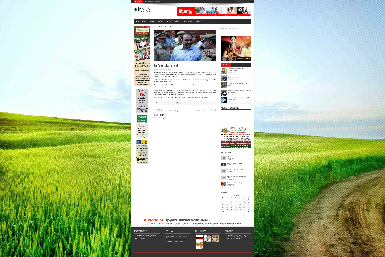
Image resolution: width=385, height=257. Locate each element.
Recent (236, 65)
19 (231, 207)
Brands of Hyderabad (173, 21)
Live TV (160, 21)
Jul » (249, 211)
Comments (245, 65)
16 (248, 205)
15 (244, 205)
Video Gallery (188, 21)
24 (222, 209)
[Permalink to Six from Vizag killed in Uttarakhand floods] (224, 88)
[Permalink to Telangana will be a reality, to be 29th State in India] (224, 102)
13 (235, 205)
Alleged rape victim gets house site (153, 1)
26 (231, 209)
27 (235, 209)
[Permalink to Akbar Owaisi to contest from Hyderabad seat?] (224, 73)
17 (222, 207)
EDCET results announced (204, 110)
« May (222, 211)
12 (231, 205)
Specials (152, 21)
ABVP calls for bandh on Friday (168, 110)
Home (137, 21)
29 (244, 209)
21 (240, 207)
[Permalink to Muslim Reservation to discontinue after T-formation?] (224, 95)
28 (240, 209)
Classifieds (199, 21)
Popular (225, 65)
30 (248, 209)
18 (227, 207)
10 (222, 205)
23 (248, 207)
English (161, 27)
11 (227, 205)
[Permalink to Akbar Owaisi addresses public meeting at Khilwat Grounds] (224, 80)
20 (235, 207)
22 (244, 207)
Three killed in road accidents (174, 241)
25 (227, 209)
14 (240, 205)
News (144, 21)
